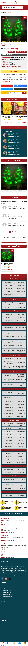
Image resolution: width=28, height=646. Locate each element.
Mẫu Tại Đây (23, 77)
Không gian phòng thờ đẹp (8, 303)
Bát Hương (21, 428)
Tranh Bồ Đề (21, 495)
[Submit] (24, 7)
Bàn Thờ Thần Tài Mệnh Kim (21, 337)
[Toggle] (26, 279)
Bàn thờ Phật (21, 285)
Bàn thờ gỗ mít (21, 317)
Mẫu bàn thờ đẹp (21, 291)
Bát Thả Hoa (21, 404)
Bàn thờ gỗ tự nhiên (21, 320)
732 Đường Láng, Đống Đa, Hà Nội (13, 520)
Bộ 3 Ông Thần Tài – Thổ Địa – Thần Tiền (8, 362)
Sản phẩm (5, 588)
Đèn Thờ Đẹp (15, 449)
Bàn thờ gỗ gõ (9, 320)
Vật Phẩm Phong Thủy (14, 389)
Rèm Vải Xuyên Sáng (8, 469)
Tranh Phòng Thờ (14, 492)
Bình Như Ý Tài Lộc (9, 401)
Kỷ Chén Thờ (21, 437)
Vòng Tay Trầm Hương (9, 484)
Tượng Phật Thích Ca (8, 384)
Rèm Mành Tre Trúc (8, 472)
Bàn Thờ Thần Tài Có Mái (8, 332)
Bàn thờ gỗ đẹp (14, 311)
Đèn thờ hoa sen (8, 453)
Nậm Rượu (21, 440)
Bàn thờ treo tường (21, 282)
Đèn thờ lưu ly (21, 453)
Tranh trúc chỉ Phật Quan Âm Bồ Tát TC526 (7, 117)
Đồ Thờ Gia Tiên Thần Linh (8, 424)
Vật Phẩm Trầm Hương (14, 476)
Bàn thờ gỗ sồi (9, 317)
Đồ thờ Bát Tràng (14, 420)
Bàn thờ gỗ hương (9, 314)
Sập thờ (21, 303)
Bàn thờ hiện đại (20, 288)
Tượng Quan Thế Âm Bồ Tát (21, 384)
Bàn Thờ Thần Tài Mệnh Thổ (21, 346)
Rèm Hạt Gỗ (21, 469)
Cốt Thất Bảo (9, 416)
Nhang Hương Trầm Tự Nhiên (9, 480)
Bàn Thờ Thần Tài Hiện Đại (21, 328)
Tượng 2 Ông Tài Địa (21, 362)
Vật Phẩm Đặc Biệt (21, 413)
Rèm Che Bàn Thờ (15, 466)
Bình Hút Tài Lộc (8, 404)
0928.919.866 (12, 136)
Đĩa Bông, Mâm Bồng (21, 431)
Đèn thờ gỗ (8, 456)
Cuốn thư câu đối (8, 307)
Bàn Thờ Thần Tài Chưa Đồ (9, 351)
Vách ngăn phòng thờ (20, 307)
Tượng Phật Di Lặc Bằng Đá (9, 380)
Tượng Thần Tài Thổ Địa (14, 355)
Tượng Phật (15, 371)
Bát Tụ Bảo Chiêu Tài (8, 397)
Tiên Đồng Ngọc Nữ (9, 410)
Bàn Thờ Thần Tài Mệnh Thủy (21, 342)
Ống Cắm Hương (8, 443)
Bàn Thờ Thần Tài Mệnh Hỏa (9, 346)
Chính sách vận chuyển (7, 596)
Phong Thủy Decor (21, 416)
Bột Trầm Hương (8, 488)
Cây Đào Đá (20, 407)
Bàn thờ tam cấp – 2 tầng (8, 295)
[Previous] (1, 113)
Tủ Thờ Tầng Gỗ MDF (20, 295)
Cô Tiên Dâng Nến (9, 407)
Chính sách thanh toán (7, 594)
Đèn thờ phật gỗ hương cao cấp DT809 (21, 117)
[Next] (27, 113)
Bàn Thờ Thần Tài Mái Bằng (21, 332)
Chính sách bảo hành (7, 590)
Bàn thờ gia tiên (8, 282)
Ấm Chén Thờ (9, 437)
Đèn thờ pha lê (21, 456)
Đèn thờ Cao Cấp (21, 462)
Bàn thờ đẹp (15, 278)
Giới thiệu (4, 585)
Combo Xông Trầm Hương (21, 484)
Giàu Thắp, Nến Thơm (8, 413)
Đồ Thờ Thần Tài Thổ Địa (20, 424)
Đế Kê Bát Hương (8, 446)
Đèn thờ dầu (8, 459)
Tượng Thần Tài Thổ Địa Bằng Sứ (21, 367)
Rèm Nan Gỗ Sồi (20, 472)
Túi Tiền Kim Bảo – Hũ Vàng (21, 397)
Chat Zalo (18, 136)
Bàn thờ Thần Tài (14, 324)
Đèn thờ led (8, 462)
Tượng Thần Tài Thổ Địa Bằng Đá (9, 367)
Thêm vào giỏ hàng (21, 51)
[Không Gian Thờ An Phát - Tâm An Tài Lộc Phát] (14, 2)
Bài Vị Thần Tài (21, 393)
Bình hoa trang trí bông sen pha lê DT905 (7, 264)
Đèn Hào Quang (21, 459)
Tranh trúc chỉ (9, 495)
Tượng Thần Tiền (21, 358)
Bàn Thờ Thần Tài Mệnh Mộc (9, 342)
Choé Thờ (21, 434)
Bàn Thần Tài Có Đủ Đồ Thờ (9, 337)
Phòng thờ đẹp (14, 299)
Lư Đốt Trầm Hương (21, 488)
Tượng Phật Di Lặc (9, 358)
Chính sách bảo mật (7, 592)
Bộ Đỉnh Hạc (8, 428)
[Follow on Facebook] (2, 578)
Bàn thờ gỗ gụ (21, 314)
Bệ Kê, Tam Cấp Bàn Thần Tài (21, 351)
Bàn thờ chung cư (8, 285)
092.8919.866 (12, 148)
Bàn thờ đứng (9, 288)
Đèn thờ (9, 12)
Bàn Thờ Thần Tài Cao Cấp (8, 328)
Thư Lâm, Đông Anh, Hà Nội (12, 554)
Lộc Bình (9, 434)
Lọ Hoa (8, 431)
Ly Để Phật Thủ (21, 443)
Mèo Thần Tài (21, 401)
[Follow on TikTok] (10, 578)
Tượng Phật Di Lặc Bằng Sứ (21, 380)
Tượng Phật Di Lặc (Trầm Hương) (21, 375)
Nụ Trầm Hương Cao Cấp (21, 480)
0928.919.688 (12, 142)
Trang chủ (4, 12)
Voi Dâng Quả (21, 410)
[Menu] (3, 2)
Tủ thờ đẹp (8, 291)
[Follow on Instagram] (6, 578)
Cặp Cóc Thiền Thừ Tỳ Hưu (8, 393)
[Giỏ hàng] (25, 2)
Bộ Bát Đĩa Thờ (9, 440)
